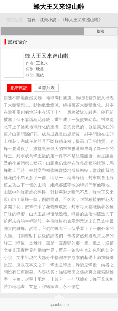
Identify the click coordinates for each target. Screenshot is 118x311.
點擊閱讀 (19, 87)
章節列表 (46, 87)
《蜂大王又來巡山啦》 (82, 20)
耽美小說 (48, 20)
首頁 (31, 20)
